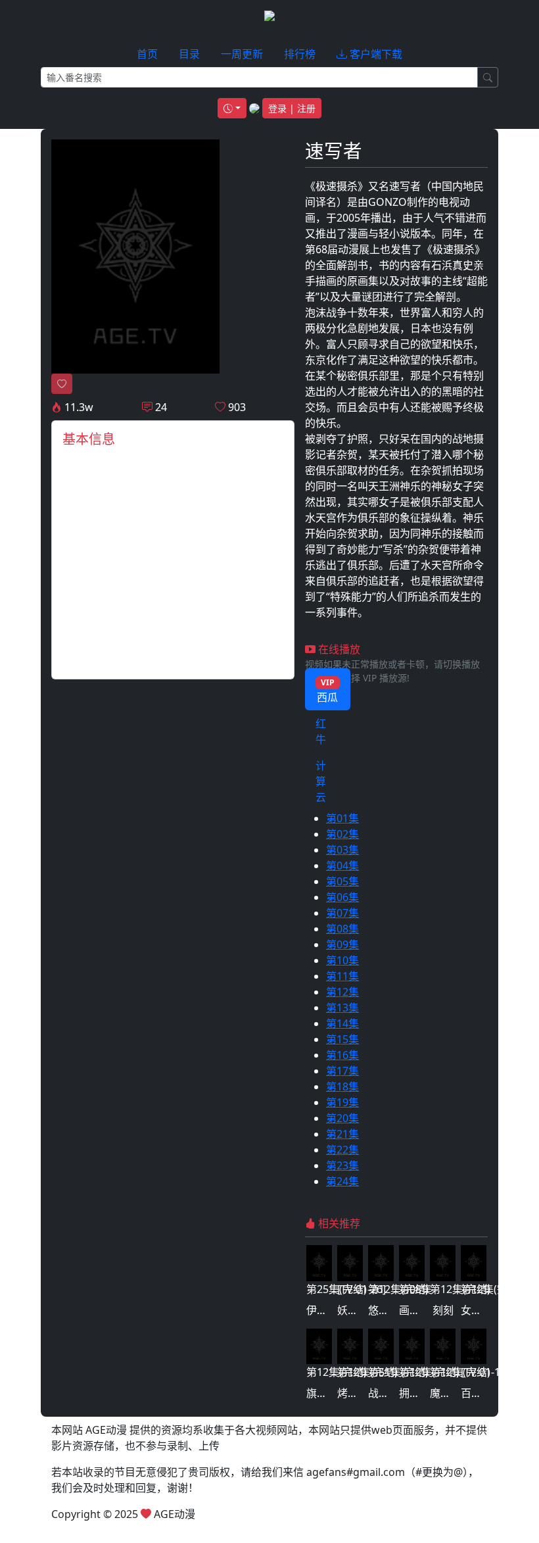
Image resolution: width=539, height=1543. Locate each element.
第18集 (342, 1086)
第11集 (342, 976)
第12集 (342, 992)
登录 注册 (292, 108)
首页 (147, 54)
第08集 (342, 928)
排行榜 (300, 54)
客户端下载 (374, 54)
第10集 (342, 960)
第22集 (342, 1149)
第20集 (342, 1118)
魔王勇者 (451, 1393)
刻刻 (443, 1310)
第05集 (342, 881)
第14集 (342, 1023)
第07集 (342, 913)
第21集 (342, 1134)
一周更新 (242, 54)
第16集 (342, 1055)
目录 (189, 54)
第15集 (342, 1039)
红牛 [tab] (321, 731)
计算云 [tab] (321, 781)
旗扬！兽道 (332, 1393)
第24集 (342, 1181)
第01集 (342, 818)
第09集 (342, 944)
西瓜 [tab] (327, 690)
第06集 (342, 897)
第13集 (342, 1007)
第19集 (342, 1102)
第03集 (342, 850)
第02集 (342, 834)
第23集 (342, 1165)
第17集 (342, 1071)
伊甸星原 (327, 1310)
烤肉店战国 (363, 1393)
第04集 (342, 865)
